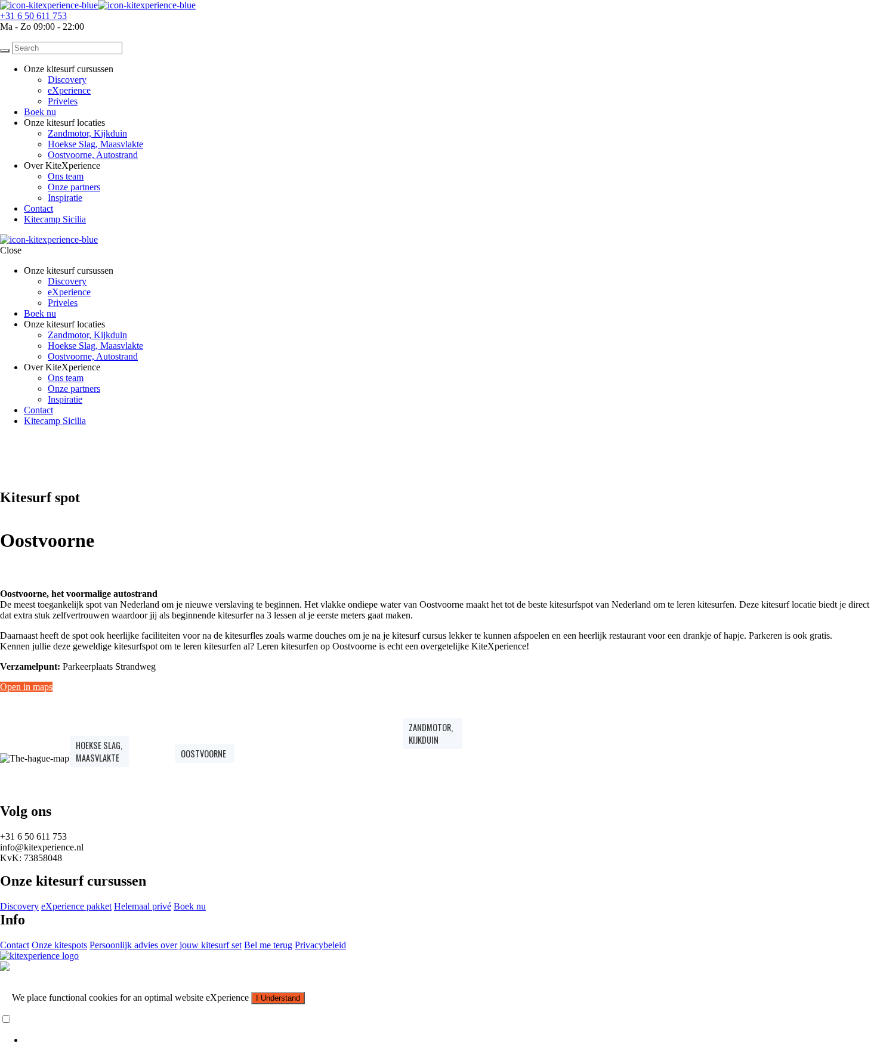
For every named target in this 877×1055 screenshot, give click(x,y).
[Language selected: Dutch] (438, 1029)
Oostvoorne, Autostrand (93, 155)
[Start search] (5, 50)
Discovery (67, 80)
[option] (450, 1040)
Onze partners (74, 187)
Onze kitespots (59, 945)
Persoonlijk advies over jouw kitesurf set (165, 945)
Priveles (63, 101)
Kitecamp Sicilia (55, 219)
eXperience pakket (76, 906)
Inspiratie (65, 198)
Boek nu (40, 112)
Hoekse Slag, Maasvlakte (95, 144)
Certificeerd (24, 977)
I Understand (278, 998)
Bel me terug (268, 945)
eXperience (69, 90)
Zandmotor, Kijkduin (87, 133)
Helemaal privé (142, 906)
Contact (38, 208)
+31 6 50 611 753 (33, 16)
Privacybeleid (320, 945)
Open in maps (26, 687)
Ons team (66, 176)
